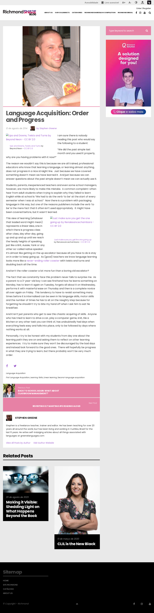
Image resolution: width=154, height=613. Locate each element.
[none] (136, 2)
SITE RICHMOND (10, 585)
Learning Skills (36, 377)
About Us (8, 593)
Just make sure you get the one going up (72, 239)
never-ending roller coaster (43, 260)
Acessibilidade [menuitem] (91, 2)
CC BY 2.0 (28, 148)
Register (147, 8)
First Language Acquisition (18, 377)
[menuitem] (110, 3)
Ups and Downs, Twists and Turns (25, 146)
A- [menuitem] (130, 2)
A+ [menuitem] (123, 2)
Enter (139, 8)
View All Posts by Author (18, 442)
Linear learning (50, 377)
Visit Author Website (43, 442)
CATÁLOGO (8, 589)
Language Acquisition (16, 373)
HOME (6, 580)
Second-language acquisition (71, 377)
